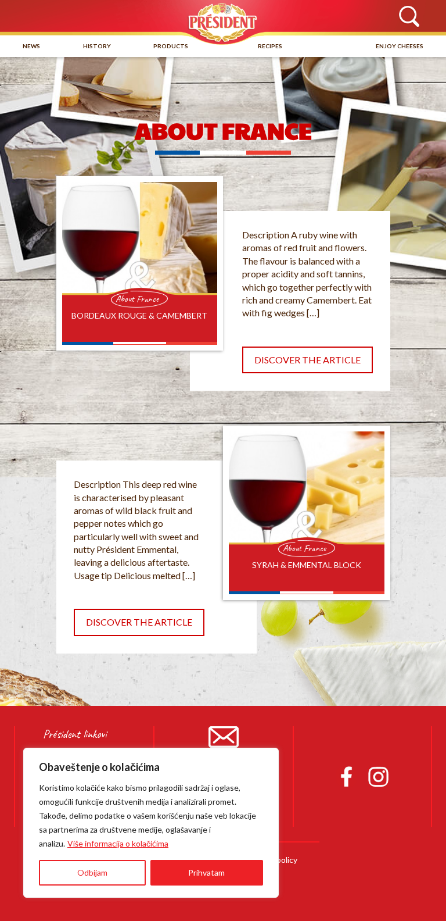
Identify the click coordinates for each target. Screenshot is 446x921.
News (31, 45)
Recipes (270, 45)
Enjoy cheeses (399, 45)
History (97, 45)
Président (223, 22)
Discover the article (307, 359)
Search (409, 17)
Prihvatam (206, 872)
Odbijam (92, 872)
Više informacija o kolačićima (117, 843)
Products (170, 45)
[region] (151, 823)
